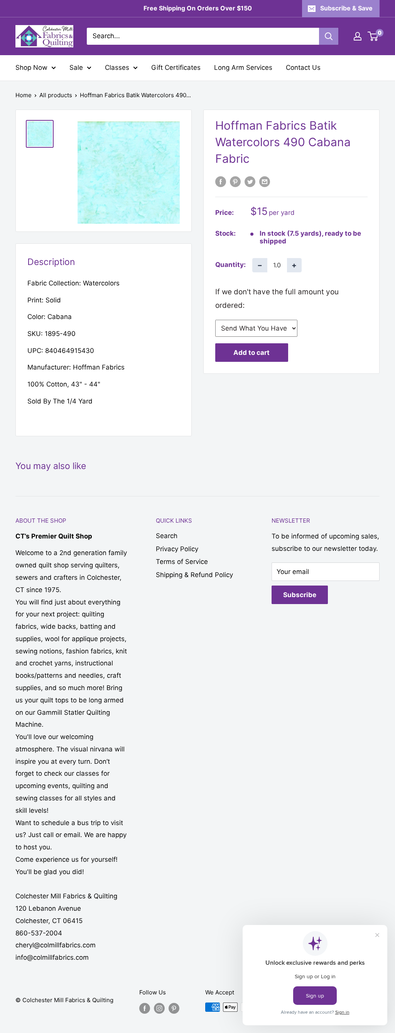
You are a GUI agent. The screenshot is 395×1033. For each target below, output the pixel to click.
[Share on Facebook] (220, 181)
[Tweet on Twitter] (250, 181)
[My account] (357, 36)
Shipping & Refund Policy (194, 575)
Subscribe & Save (346, 8)
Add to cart (251, 352)
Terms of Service (182, 561)
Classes (117, 67)
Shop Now (31, 67)
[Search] (328, 36)
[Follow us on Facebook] (144, 1008)
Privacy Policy (177, 549)
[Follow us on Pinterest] (174, 1008)
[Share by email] (264, 181)
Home (23, 95)
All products (55, 95)
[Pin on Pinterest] (235, 181)
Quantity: (230, 264)
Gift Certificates (176, 67)
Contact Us (303, 67)
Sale (76, 67)
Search (166, 536)
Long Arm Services (243, 67)
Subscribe (299, 595)
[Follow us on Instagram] (159, 1008)
